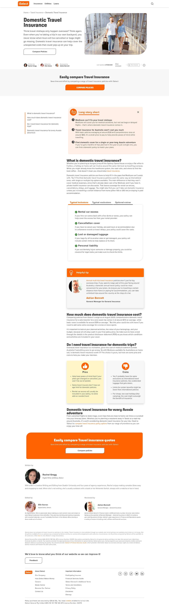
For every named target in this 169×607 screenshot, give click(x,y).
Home (26, 13)
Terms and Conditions (73, 585)
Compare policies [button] (85, 87)
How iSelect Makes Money (44, 578)
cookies (68, 601)
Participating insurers (73, 575)
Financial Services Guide (75, 578)
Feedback (34, 560)
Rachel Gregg (50, 475)
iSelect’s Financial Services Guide (76, 543)
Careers (38, 582)
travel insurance (113, 171)
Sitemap (68, 594)
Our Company (40, 575)
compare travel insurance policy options (91, 424)
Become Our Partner (42, 588)
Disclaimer (69, 591)
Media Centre (40, 585)
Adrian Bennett (104, 505)
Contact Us (39, 591)
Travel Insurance (36, 13)
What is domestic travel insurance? (41, 113)
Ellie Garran (43, 505)
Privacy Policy (71, 588)
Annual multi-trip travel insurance (99, 281)
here (39, 536)
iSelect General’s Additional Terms (78, 582)
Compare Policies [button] (40, 52)
